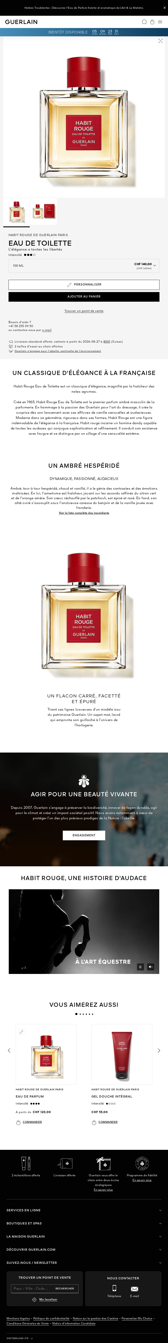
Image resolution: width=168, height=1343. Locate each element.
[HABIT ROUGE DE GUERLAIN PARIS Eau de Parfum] (46, 1054)
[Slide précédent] (9, 1050)
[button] (165, 8)
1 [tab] (76, 1014)
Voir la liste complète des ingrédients (84, 513)
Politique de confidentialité (51, 1318)
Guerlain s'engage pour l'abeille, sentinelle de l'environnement (58, 351)
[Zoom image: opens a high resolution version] (161, 41)
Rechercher (65, 1289)
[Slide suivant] (159, 1050)
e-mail (47, 330)
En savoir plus (103, 1190)
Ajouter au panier (84, 296)
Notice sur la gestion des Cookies (95, 1318)
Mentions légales (18, 1318)
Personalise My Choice (137, 1318)
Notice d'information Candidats (73, 1323)
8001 (106, 341)
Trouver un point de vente (84, 311)
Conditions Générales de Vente (28, 1323)
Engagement (84, 835)
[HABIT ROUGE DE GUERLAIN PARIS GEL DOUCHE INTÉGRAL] (121, 1054)
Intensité (16, 255)
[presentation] (76, 1014)
